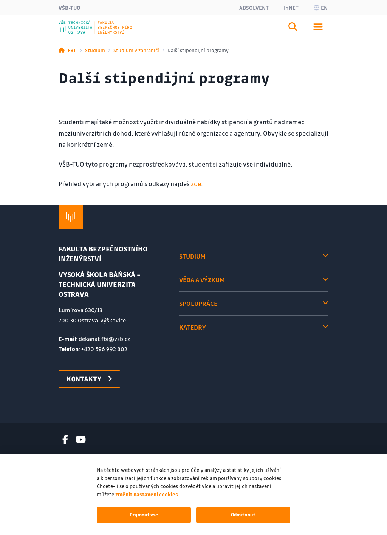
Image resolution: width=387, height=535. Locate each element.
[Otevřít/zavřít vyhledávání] (292, 28)
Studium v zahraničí (136, 50)
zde (196, 184)
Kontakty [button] (84, 379)
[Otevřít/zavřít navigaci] (318, 27)
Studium (95, 50)
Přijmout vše (144, 515)
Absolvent (254, 7)
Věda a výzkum (202, 280)
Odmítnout (243, 515)
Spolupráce (198, 303)
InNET (291, 7)
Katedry (192, 327)
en (324, 7)
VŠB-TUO (69, 7)
